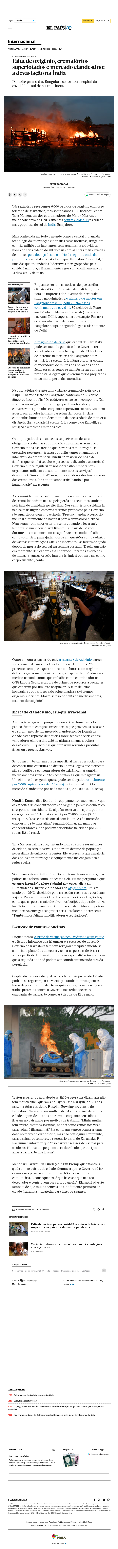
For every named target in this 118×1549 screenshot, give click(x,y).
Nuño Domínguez (37, 1251)
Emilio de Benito (37, 1232)
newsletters (15, 1450)
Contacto (28, 1522)
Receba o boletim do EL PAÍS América (32, 1209)
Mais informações (19, 1284)
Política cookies (64, 1522)
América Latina (14, 49)
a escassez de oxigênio (75, 660)
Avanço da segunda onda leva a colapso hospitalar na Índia (18, 309)
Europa (33, 49)
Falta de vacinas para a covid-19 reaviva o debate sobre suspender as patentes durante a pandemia (68, 1226)
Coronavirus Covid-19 (34, 1271)
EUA (60, 49)
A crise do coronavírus (23, 57)
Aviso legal (53, 1522)
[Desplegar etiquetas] (104, 1270)
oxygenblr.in (77, 888)
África (25, 49)
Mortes (56, 1271)
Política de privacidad (79, 1522)
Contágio (86, 1271)
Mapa (89, 1522)
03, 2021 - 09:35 (66, 187)
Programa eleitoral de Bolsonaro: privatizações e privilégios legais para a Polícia (54, 1415)
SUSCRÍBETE (88, 21)
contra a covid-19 (76, 220)
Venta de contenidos (40, 1522)
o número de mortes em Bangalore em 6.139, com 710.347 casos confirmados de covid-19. (68, 303)
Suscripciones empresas (57, 1525)
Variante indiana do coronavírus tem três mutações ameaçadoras (66, 1246)
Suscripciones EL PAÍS (39, 1525)
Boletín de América (19, 1456)
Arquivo (67, 1450)
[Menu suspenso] (10, 28)
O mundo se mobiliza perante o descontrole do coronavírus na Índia (19, 340)
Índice (73, 1525)
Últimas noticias (16, 1390)
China (54, 49)
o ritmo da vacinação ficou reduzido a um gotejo (69, 937)
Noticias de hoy (81, 1525)
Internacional (22, 41)
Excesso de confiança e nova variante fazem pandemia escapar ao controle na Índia (19, 372)
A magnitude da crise (50, 342)
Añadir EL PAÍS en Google (99, 195)
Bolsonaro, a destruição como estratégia (34, 1395)
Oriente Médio (44, 49)
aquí (72, 1284)
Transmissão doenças (70, 1271)
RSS (68, 1525)
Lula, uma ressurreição (25, 1401)
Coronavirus (17, 1271)
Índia (51, 225)
